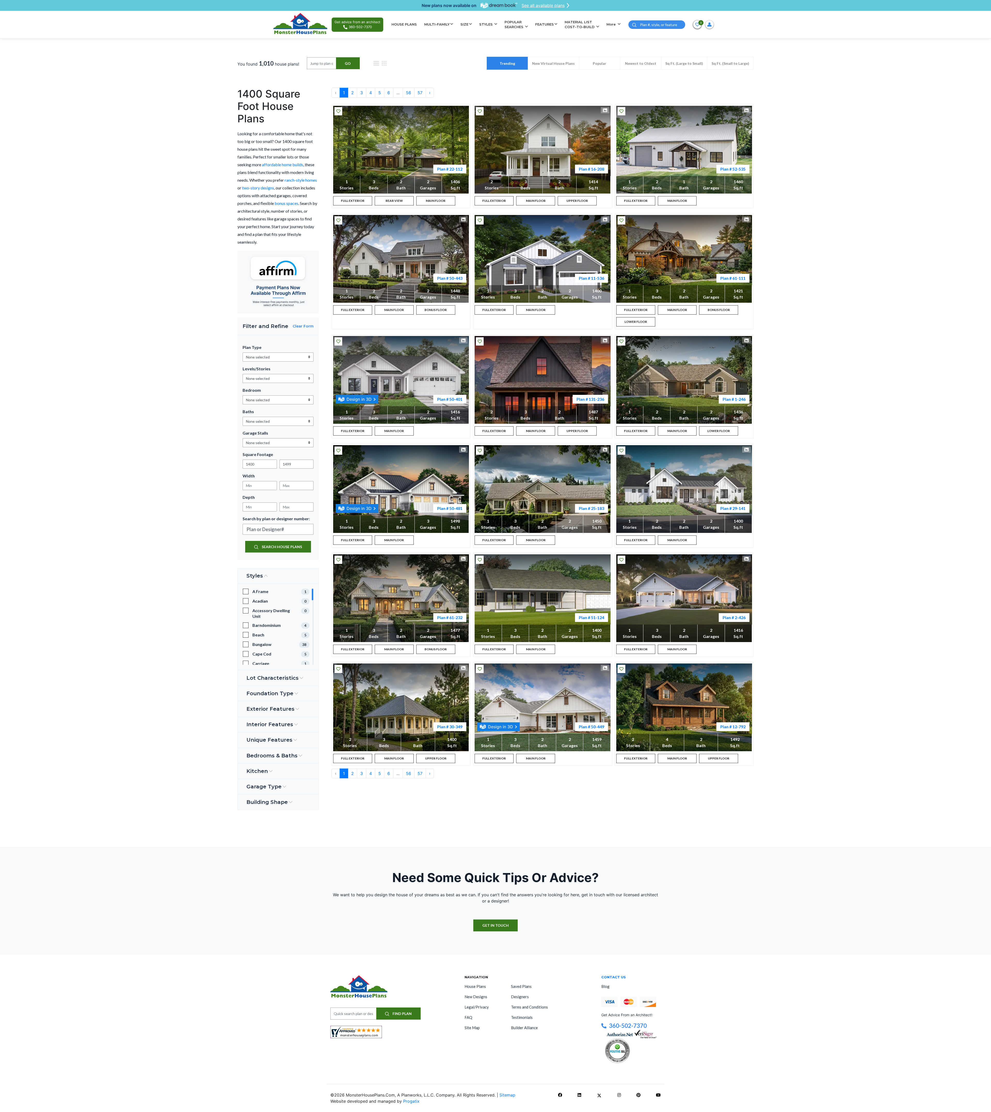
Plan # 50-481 (449, 508)
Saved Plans (521, 986)
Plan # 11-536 (591, 278)
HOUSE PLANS (404, 24)
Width (249, 475)
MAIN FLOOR (435, 201)
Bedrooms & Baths (272, 756)
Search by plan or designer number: (276, 518)
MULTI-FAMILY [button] (437, 24)
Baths (248, 411)
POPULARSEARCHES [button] (514, 24)
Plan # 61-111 (733, 278)
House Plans (475, 986)
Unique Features (269, 740)
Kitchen (257, 771)
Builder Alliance (524, 1027)
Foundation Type (269, 693)
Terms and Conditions (529, 1007)
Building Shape (267, 802)
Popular (599, 63)
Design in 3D (359, 399)
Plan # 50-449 (591, 726)
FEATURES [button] (544, 24)
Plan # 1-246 (734, 399)
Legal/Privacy (477, 1007)
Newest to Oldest (640, 63)
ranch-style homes (301, 180)
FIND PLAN (402, 1013)
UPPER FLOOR (577, 201)
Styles (254, 576)
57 (420, 92)
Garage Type (264, 786)
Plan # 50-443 (449, 278)
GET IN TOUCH (495, 925)
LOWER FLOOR (636, 322)
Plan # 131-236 (590, 399)
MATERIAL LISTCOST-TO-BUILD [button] (580, 24)
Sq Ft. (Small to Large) (730, 63)
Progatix (411, 1101)
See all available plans (543, 5)
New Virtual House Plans (553, 63)
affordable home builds (282, 164)
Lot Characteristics (272, 678)
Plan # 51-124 (591, 617)
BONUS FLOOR (436, 310)
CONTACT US (613, 977)
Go (348, 63)
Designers (520, 996)
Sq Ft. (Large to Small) (684, 63)
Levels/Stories (256, 368)
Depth (249, 497)
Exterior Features (270, 709)
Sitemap (507, 1095)
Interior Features (269, 724)
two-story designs (258, 187)
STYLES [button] (486, 24)
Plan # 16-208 (591, 168)
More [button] (611, 24)
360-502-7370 (628, 1025)
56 (408, 92)
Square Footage (258, 454)
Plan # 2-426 (734, 617)
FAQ (468, 1017)
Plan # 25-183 (591, 508)
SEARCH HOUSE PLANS (281, 547)
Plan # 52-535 (733, 168)
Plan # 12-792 (733, 726)
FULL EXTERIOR (352, 201)
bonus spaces (286, 203)
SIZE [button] (464, 24)
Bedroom (252, 390)
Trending (507, 63)
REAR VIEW (394, 201)
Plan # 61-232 (449, 617)
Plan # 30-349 (449, 726)
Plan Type (252, 347)
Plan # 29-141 (733, 508)
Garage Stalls (255, 432)
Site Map (472, 1027)
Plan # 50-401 (449, 399)
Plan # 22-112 (449, 168)
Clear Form (303, 326)
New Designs (476, 996)
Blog (605, 986)
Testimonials (522, 1017)
